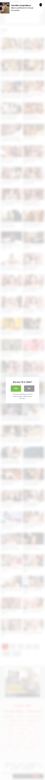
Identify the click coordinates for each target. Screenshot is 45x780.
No (29, 388)
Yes (16, 388)
